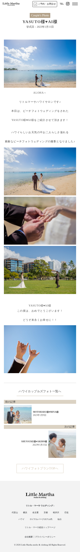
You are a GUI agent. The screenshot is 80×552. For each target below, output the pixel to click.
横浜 (25, 512)
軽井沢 (56, 512)
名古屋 (35, 512)
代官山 (15, 512)
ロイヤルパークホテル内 (41, 519)
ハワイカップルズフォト (35, 391)
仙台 (59, 519)
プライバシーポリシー (45, 537)
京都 (46, 512)
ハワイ (21, 519)
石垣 (66, 512)
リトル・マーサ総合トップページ (40, 527)
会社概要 (29, 537)
